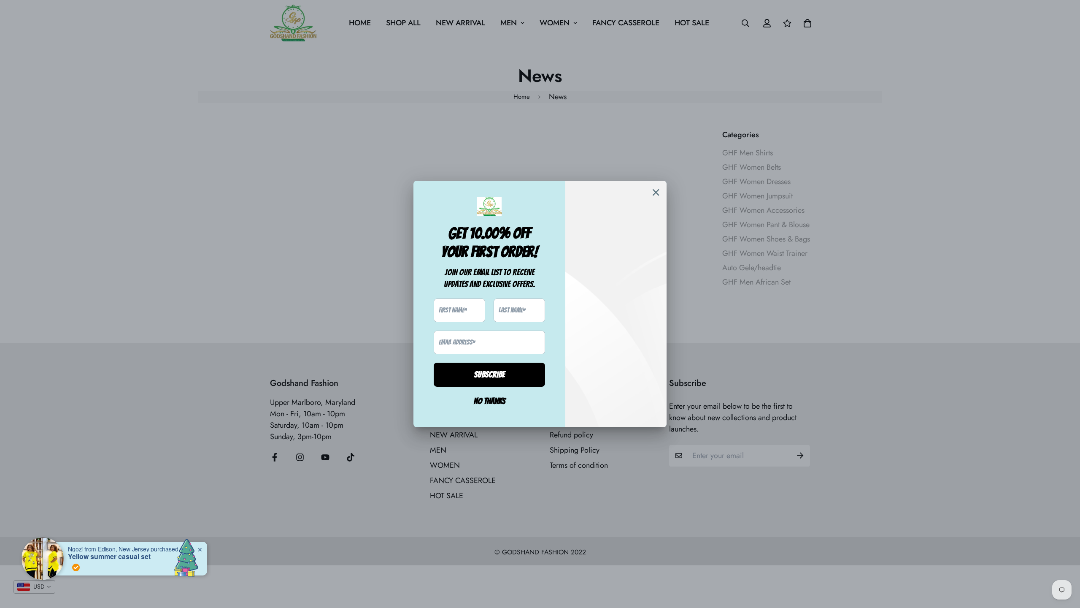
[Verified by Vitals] (65, 567)
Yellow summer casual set (98, 556)
